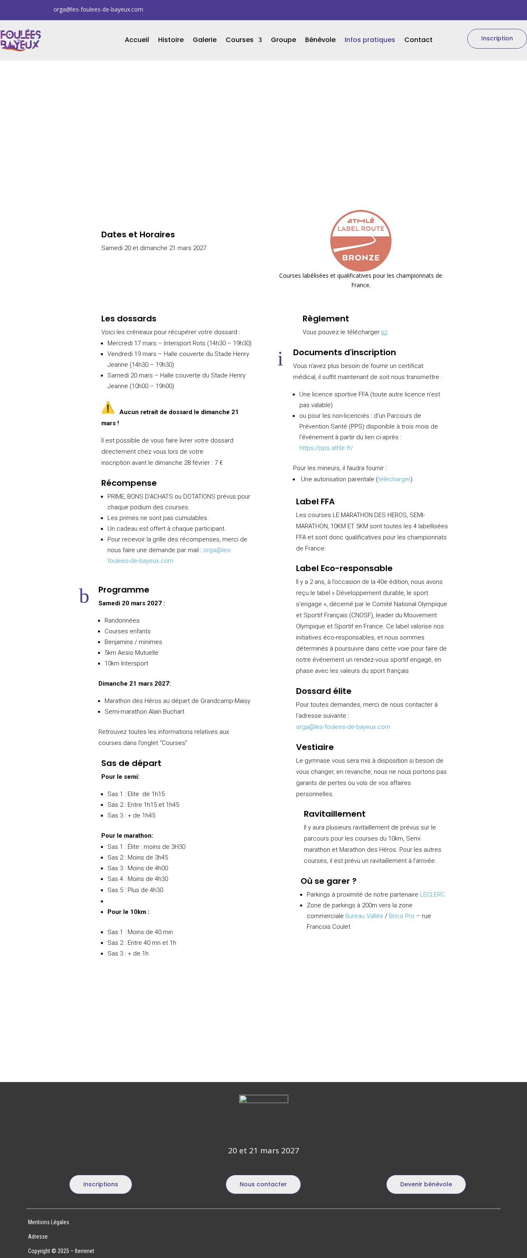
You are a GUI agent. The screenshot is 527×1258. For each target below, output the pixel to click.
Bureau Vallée (364, 916)
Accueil (137, 41)
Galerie (205, 41)
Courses (240, 41)
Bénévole (320, 41)
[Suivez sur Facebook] (467, 9)
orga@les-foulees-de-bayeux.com (98, 9)
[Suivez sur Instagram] (451, 9)
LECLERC (432, 894)
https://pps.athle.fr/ (326, 448)
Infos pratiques (370, 41)
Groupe (283, 41)
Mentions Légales (48, 1222)
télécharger (394, 479)
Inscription (497, 38)
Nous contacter (263, 1184)
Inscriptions (100, 1184)
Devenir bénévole (426, 1184)
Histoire (171, 41)
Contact (418, 41)
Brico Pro (402, 916)
